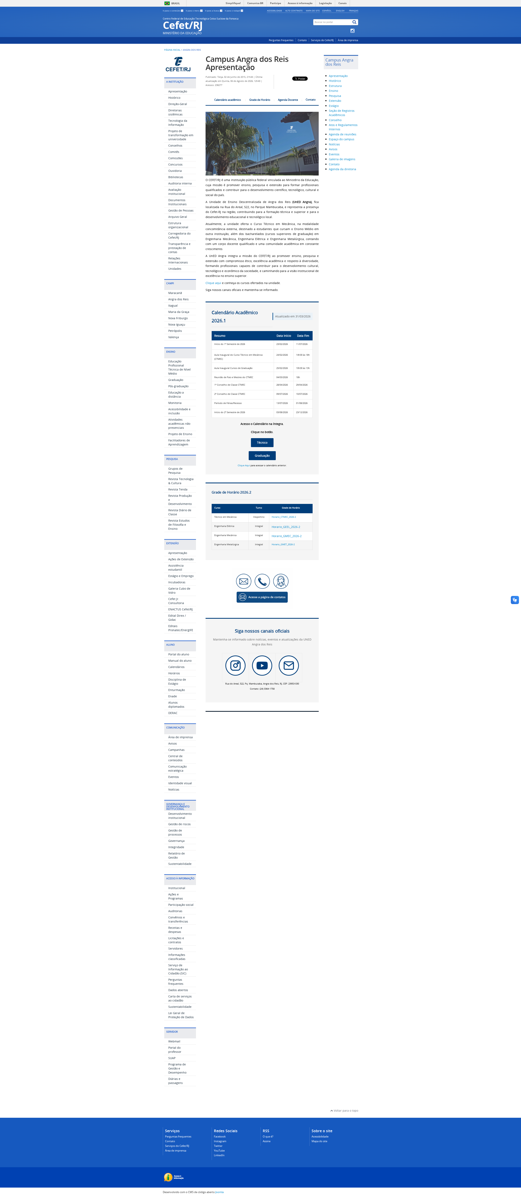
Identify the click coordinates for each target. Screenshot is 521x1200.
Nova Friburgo (178, 318)
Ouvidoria (175, 171)
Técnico (262, 442)
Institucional (176, 888)
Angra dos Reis (178, 299)
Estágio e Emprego (181, 576)
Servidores (175, 948)
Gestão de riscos (179, 824)
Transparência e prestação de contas (179, 248)
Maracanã (175, 293)
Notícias (173, 789)
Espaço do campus (341, 139)
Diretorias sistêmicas (175, 112)
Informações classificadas (176, 957)
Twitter (218, 1146)
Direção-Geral (177, 104)
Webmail (174, 1041)
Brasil (175, 3)
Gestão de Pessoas (181, 210)
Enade (172, 696)
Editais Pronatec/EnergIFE (180, 628)
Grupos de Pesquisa (175, 471)
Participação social (181, 905)
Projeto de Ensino (180, 434)
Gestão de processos (175, 832)
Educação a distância (176, 394)
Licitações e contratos (176, 940)
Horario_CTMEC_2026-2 (284, 517)
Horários (174, 673)
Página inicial (172, 49)
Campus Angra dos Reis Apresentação (247, 63)
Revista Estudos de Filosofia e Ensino (179, 525)
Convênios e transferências (178, 919)
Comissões (175, 158)
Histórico (174, 98)
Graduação (175, 380)
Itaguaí (173, 305)
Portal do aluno (178, 654)
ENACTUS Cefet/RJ (180, 609)
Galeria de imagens (342, 159)
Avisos (172, 743)
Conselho (335, 120)
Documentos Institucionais (177, 202)
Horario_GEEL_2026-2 (286, 527)
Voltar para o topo (345, 1110)
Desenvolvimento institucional (180, 816)
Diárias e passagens (175, 1081)
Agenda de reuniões (342, 134)
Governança (176, 841)
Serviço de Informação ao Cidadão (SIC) (178, 969)
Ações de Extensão (181, 559)
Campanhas (176, 750)
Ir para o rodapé (234, 11)
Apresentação (177, 91)
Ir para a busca (213, 11)
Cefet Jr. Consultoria (176, 601)
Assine (266, 1141)
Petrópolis (175, 331)
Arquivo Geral (177, 217)
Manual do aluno (180, 661)
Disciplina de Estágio (177, 682)
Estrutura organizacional (178, 225)
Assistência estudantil (176, 567)
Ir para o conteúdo (173, 11)
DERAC (172, 713)
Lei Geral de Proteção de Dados (181, 1015)
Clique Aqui (244, 465)
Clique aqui (213, 283)
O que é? (268, 1136)
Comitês (173, 152)
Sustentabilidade (180, 864)
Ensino (333, 91)
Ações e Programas (175, 896)
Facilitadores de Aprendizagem (179, 442)
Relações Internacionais (178, 260)
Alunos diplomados (176, 705)
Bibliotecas (175, 177)
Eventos (173, 777)
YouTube (219, 1150)
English (340, 10)
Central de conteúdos (175, 758)
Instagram (220, 1141)
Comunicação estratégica (177, 768)
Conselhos (175, 145)
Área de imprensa (348, 40)
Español (326, 10)
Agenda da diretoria (342, 169)
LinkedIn (219, 1155)
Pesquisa (335, 96)
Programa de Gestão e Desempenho (177, 1068)
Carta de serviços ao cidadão (180, 998)
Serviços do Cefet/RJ (322, 40)
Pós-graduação (178, 386)
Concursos (175, 164)
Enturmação (176, 690)
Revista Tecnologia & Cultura (181, 481)
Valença (173, 337)
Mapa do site (313, 10)
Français (353, 10)
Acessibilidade (274, 10)
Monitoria (175, 403)
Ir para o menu (194, 11)
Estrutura (335, 86)
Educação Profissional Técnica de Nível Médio (179, 367)
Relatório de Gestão (176, 855)
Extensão (335, 101)
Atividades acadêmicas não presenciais (179, 424)
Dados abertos (178, 990)
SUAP (171, 1058)
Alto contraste (294, 10)
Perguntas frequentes (281, 40)
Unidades (174, 269)
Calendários (176, 667)
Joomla (219, 1192)
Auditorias (175, 911)
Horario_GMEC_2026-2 (287, 536)
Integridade (176, 847)
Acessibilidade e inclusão (179, 411)
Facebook (220, 1136)
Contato (302, 40)
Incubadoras (176, 582)
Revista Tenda (177, 489)
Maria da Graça (178, 312)
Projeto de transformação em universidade (180, 135)
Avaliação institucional (176, 192)
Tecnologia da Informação (177, 123)
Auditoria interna (180, 183)
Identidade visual (180, 783)
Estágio (334, 106)
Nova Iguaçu (176, 324)
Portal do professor (174, 1050)
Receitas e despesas (175, 930)
